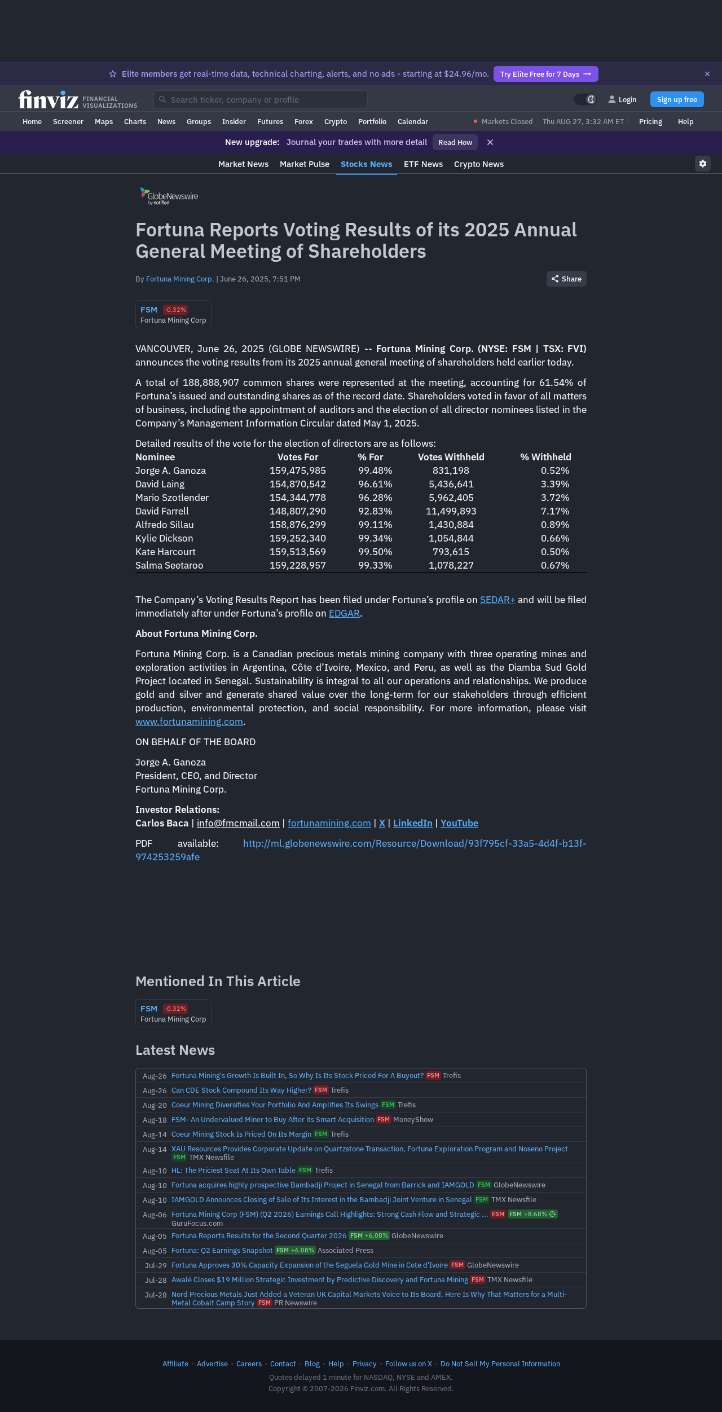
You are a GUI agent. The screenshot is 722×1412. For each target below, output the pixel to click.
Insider (234, 121)
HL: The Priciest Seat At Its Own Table (233, 1170)
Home (32, 121)
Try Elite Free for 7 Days (539, 73)
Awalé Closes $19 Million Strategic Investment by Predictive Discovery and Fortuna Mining (319, 1279)
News (166, 121)
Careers (249, 1363)
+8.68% (528, 1214)
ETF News (423, 164)
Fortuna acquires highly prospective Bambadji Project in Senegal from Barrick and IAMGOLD (322, 1184)
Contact (283, 1363)
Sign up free (677, 99)
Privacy (365, 1363)
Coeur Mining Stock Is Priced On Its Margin (241, 1133)
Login (628, 99)
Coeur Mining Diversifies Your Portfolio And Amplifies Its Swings (274, 1104)
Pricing (650, 121)
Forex (303, 121)
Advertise (212, 1363)
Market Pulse (304, 164)
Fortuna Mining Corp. (180, 278)
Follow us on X (408, 1363)
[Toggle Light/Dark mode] (585, 99)
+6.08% (369, 1235)
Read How (455, 142)
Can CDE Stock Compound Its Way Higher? (241, 1089)
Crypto (335, 121)
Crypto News (479, 164)
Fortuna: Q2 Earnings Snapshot (222, 1250)
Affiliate (175, 1363)
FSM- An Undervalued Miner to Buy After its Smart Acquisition (272, 1119)
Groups (199, 121)
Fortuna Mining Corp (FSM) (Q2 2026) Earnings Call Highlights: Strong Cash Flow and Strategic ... (329, 1214)
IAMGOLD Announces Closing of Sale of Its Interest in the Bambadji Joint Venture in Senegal (321, 1199)
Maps (104, 121)
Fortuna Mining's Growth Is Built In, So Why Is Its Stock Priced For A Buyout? (297, 1075)
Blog (312, 1363)
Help (686, 121)
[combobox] (260, 99)
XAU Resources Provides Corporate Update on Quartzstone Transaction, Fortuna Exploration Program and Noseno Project (369, 1148)
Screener (68, 121)
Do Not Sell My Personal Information (500, 1363)
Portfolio (372, 121)
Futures (270, 121)
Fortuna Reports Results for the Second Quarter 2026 (259, 1235)
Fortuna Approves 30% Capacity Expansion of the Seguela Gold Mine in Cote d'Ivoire (309, 1264)
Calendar (413, 121)
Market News (243, 164)
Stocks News (367, 164)
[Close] (707, 74)
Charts (135, 121)
